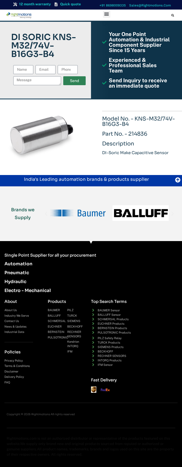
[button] (111, 5)
